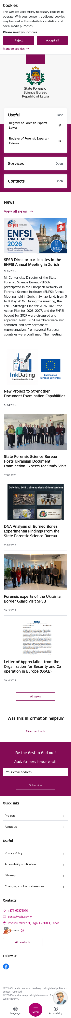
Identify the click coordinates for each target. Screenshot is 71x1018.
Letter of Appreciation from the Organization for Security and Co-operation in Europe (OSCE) (33, 666)
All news (35, 696)
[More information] (22, 930)
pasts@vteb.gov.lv (20, 917)
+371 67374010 (18, 910)
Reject (19, 40)
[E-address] (11, 930)
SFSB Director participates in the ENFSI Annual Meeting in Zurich (32, 262)
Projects (10, 815)
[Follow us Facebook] (6, 966)
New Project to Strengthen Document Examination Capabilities (34, 393)
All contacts (22, 942)
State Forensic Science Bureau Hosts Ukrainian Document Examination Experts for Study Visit (35, 461)
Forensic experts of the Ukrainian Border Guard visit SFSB (33, 599)
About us (11, 827)
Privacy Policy (13, 853)
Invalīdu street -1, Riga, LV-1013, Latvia (33, 923)
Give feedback (35, 731)
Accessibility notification (20, 864)
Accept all (52, 40)
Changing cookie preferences (24, 886)
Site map (10, 875)
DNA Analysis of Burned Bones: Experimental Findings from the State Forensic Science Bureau (32, 531)
